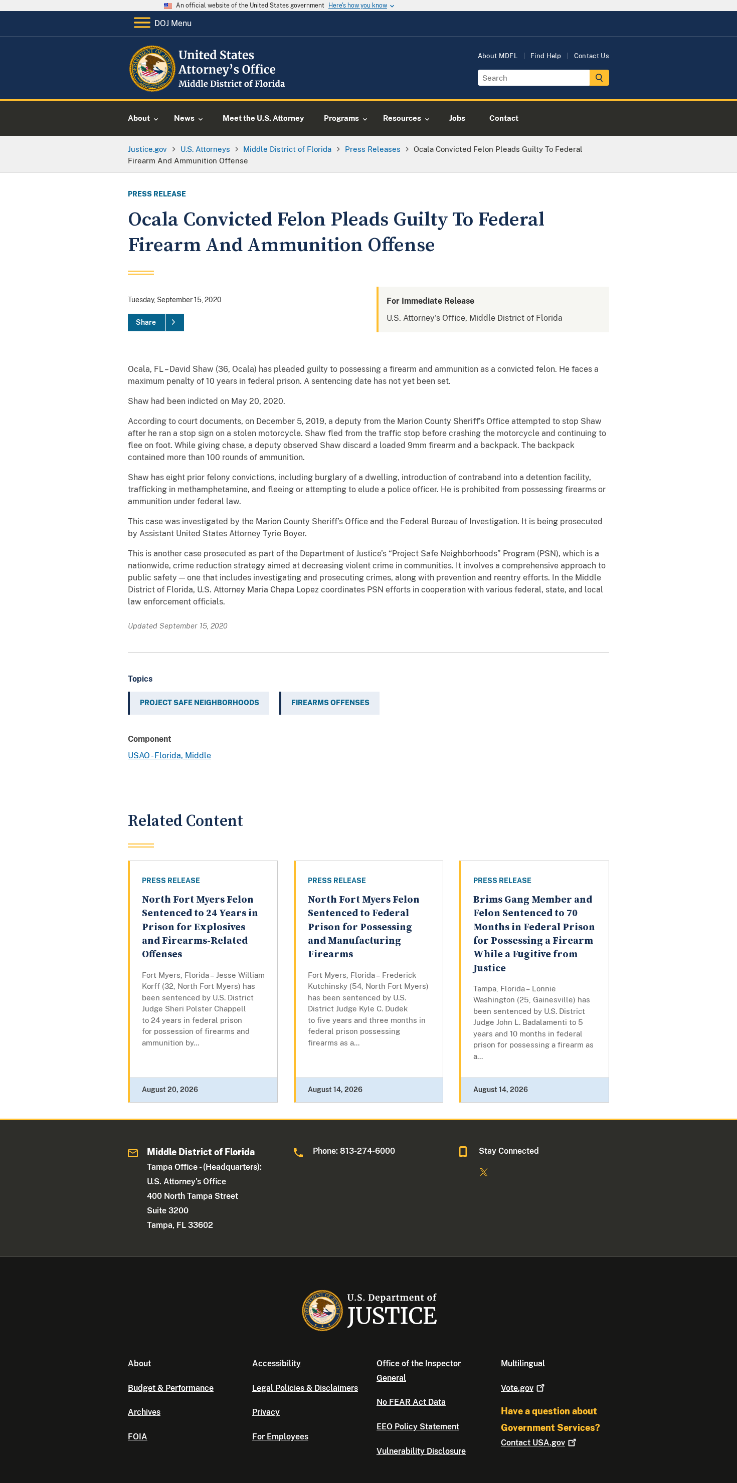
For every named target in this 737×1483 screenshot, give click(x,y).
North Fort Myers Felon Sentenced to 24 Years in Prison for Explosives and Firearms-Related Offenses (200, 927)
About (139, 1363)
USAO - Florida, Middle (169, 755)
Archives (144, 1412)
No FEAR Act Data (411, 1402)
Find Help (546, 56)
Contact (533, 1442)
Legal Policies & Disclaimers (305, 1388)
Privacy (266, 1412)
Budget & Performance (171, 1388)
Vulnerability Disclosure (421, 1451)
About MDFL (498, 56)
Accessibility (276, 1363)
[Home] (209, 87)
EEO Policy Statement (418, 1426)
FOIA (137, 1436)
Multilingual (523, 1363)
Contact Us (591, 56)
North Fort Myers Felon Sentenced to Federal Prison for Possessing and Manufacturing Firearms (364, 927)
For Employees (280, 1436)
